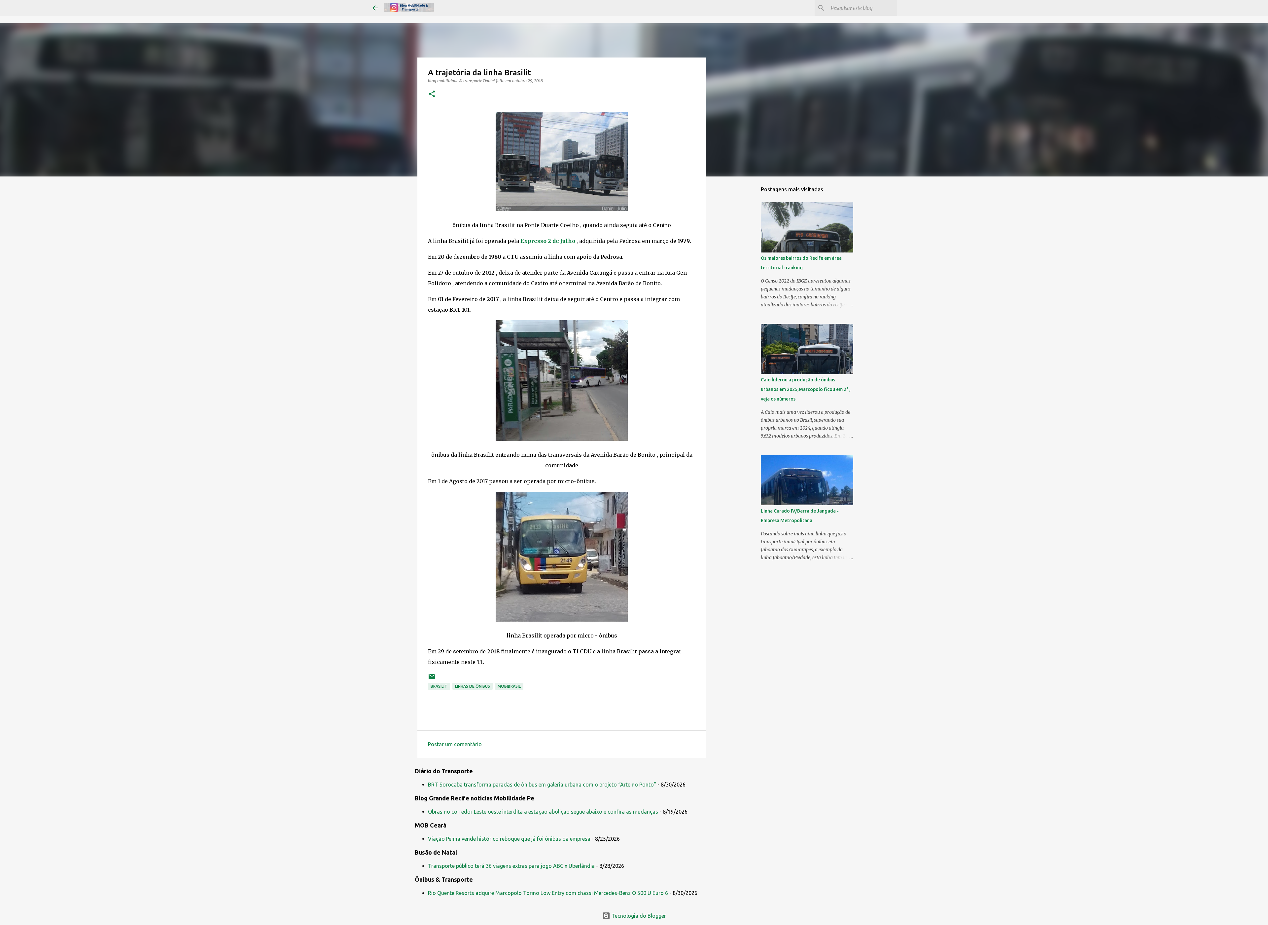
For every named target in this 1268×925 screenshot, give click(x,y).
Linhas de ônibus (472, 686)
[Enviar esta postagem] (432, 679)
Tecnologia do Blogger (638, 916)
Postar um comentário (455, 744)
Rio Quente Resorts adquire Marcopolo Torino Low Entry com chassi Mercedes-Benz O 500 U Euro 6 (548, 893)
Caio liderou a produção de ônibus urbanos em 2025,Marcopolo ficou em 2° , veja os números (806, 389)
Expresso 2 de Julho (547, 241)
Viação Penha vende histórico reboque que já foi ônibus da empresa (509, 839)
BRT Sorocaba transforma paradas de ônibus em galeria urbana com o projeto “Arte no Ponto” (542, 785)
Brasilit (439, 686)
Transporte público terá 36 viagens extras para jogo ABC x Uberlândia (511, 866)
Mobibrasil (509, 686)
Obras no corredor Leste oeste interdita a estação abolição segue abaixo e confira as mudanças (543, 812)
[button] (432, 94)
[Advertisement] (740, 285)
